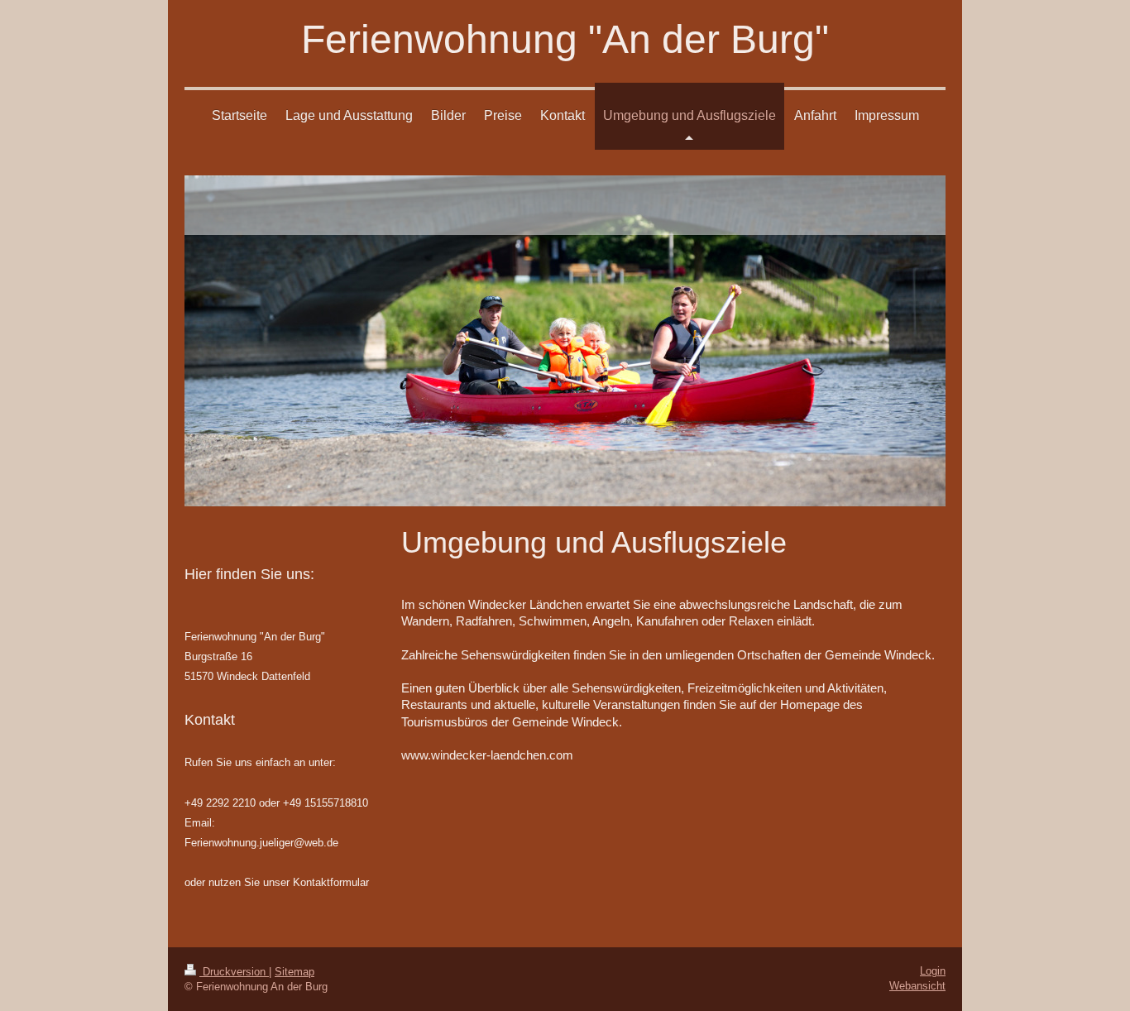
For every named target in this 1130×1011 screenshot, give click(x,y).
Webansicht (917, 986)
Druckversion (234, 971)
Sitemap (294, 971)
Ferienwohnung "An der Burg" (565, 39)
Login (933, 971)
